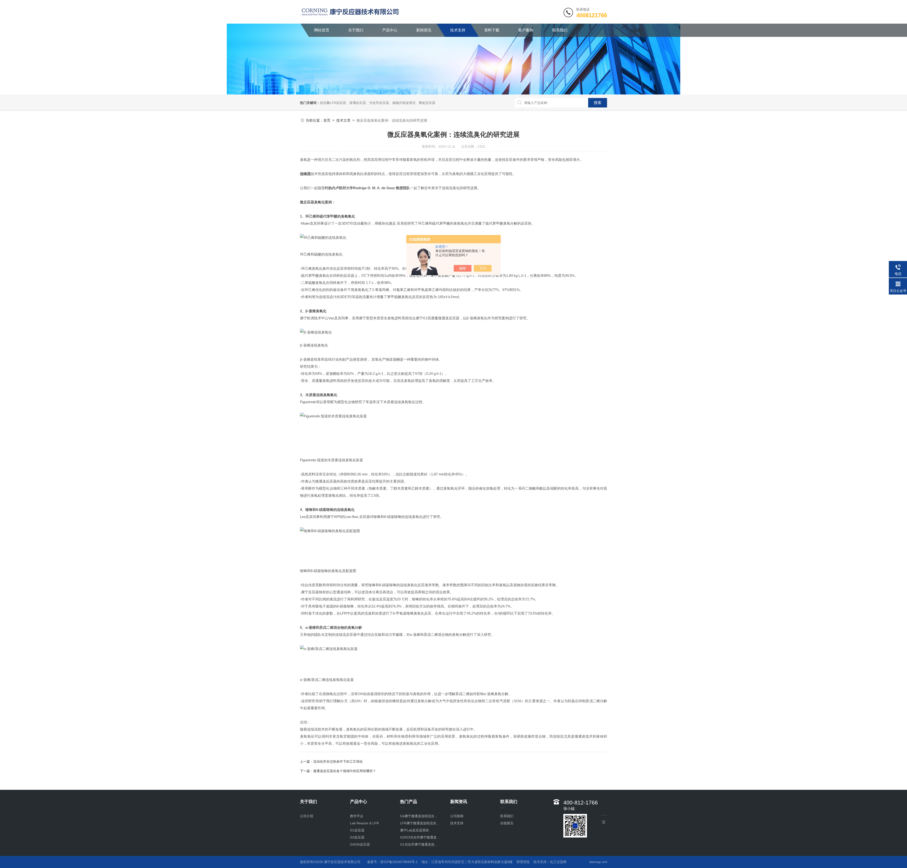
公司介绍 (306, 816)
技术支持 (457, 30)
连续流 (305, 174)
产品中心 (389, 30)
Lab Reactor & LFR (364, 823)
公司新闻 (456, 816)
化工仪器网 (558, 862)
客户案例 (525, 30)
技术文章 (343, 120)
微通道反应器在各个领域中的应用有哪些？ (344, 771)
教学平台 (356, 816)
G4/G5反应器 (360, 844)
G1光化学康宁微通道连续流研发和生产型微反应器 (420, 844)
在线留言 (506, 823)
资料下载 (491, 30)
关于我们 (355, 30)
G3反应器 (357, 837)
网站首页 (321, 30)
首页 (326, 120)
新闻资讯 (423, 30)
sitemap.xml (598, 862)
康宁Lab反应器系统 (414, 830)
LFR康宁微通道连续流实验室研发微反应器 (420, 823)
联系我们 (559, 30)
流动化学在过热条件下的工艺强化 (338, 761)
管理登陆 (523, 862)
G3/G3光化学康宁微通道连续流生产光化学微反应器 (420, 837)
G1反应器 (357, 830)
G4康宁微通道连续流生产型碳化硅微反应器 (420, 816)
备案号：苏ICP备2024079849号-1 (392, 862)
